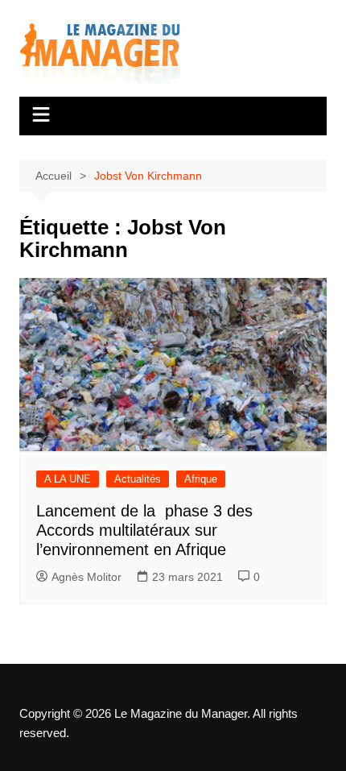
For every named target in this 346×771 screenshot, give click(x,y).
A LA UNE (67, 479)
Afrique (200, 479)
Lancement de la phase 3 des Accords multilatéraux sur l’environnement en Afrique (144, 530)
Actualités (137, 479)
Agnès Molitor (86, 576)
